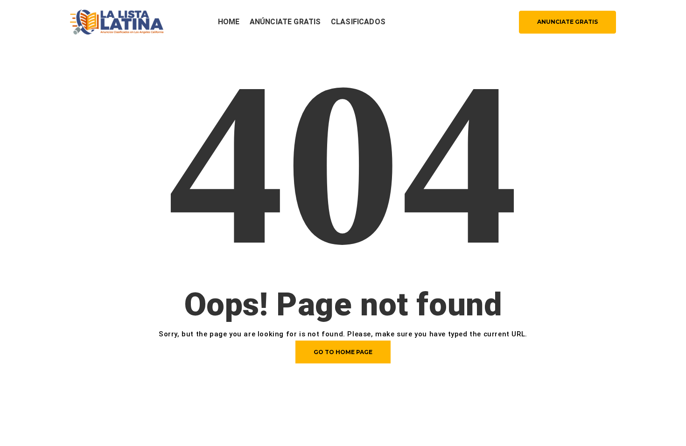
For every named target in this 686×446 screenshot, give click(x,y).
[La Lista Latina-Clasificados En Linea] (116, 21)
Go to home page (343, 351)
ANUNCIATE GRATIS (567, 21)
